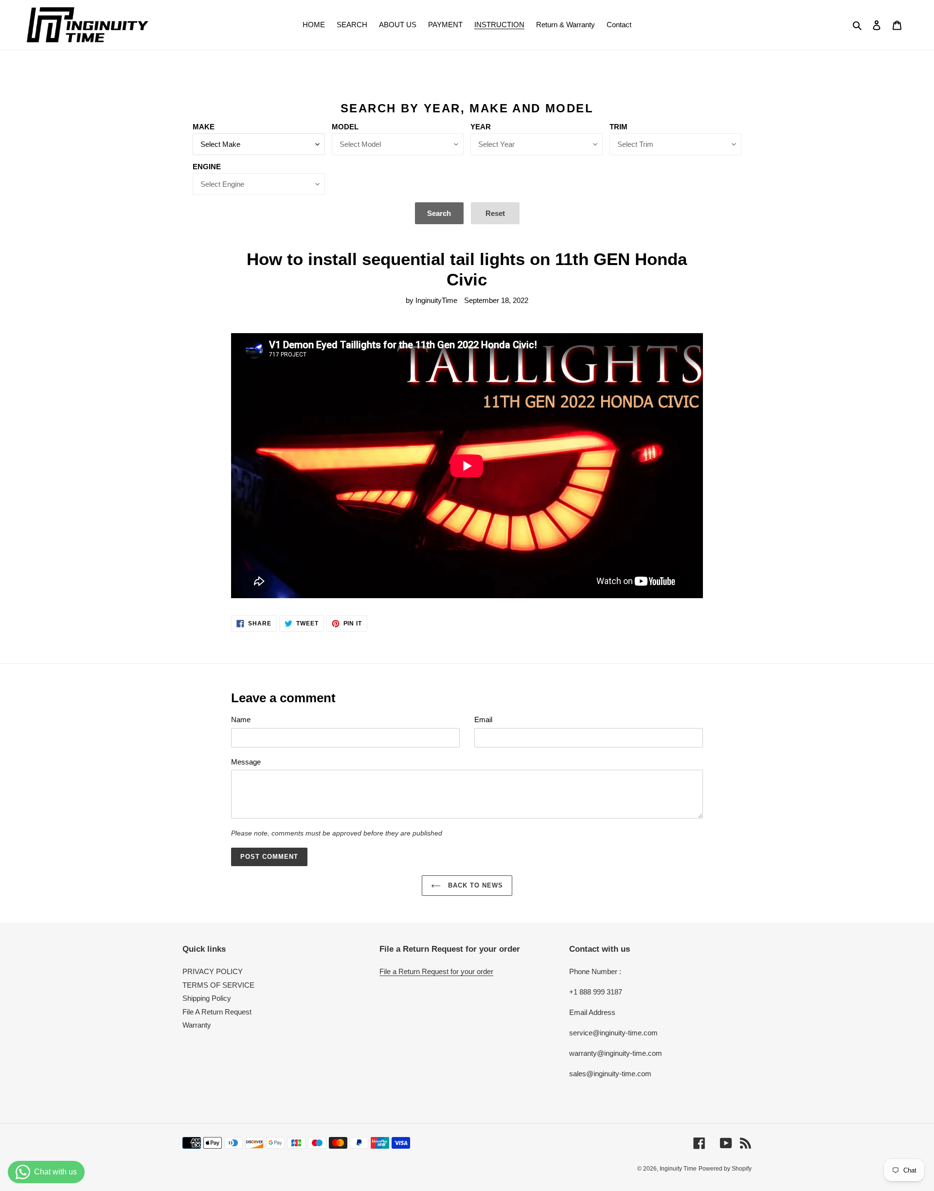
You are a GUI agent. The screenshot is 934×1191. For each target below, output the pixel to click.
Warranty (196, 1025)
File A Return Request (216, 1012)
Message (246, 762)
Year (480, 127)
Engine (207, 166)
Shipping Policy (206, 998)
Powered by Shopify (725, 1168)
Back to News (474, 885)
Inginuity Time (678, 1168)
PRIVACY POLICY (212, 971)
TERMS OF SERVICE (218, 985)
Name (241, 719)
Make (204, 127)
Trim (619, 127)
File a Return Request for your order (436, 971)
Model (345, 127)
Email (483, 719)
